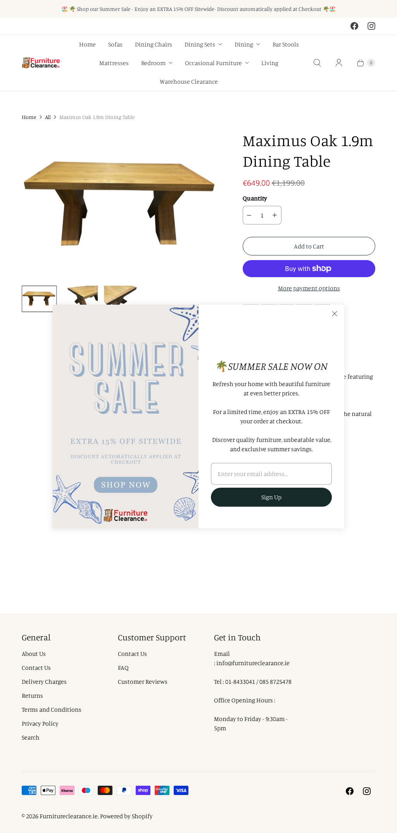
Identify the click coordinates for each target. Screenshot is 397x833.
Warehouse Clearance (189, 81)
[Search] (317, 62)
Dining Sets (200, 44)
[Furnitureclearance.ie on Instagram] (371, 25)
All (48, 117)
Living (269, 63)
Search (31, 737)
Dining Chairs (153, 44)
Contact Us (36, 667)
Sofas (115, 44)
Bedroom (153, 63)
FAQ (123, 667)
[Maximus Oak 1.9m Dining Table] (121, 204)
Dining (244, 44)
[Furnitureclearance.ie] (41, 63)
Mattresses (114, 63)
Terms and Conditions (51, 709)
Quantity (255, 198)
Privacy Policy (40, 723)
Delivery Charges (44, 681)
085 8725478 (275, 681)
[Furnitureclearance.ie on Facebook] (354, 25)
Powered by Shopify (126, 816)
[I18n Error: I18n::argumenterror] (39, 299)
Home (87, 44)
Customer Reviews (142, 681)
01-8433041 (240, 681)
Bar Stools (286, 44)
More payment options (309, 288)
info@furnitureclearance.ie (253, 663)
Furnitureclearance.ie (69, 816)
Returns (32, 695)
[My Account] (339, 62)
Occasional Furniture (213, 63)
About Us (34, 653)
